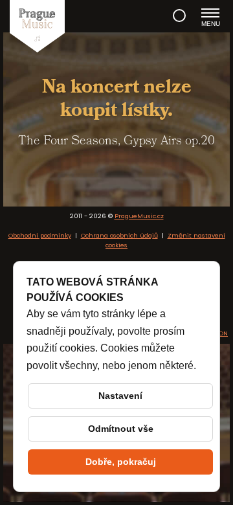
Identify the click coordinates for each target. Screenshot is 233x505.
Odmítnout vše (120, 428)
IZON (220, 333)
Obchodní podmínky (39, 235)
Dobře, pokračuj (120, 461)
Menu (210, 23)
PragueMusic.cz (139, 216)
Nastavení (120, 395)
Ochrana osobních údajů (119, 235)
